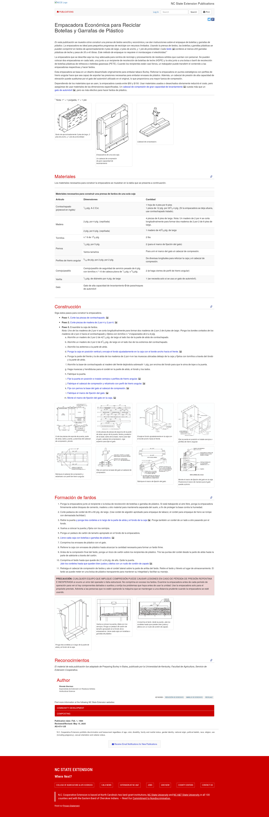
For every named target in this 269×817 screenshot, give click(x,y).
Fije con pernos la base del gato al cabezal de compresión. (96, 388)
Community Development (70, 707)
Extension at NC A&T (129, 785)
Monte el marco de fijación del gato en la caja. (90, 397)
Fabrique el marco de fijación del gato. (86, 393)
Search (194, 12)
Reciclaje (209, 697)
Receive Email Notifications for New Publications (135, 744)
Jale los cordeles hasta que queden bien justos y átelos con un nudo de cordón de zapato (104, 563)
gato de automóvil (63, 90)
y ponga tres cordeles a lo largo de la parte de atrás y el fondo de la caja (111, 520)
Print (207, 12)
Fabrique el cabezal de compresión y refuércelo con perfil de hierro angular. (104, 383)
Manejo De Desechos (194, 697)
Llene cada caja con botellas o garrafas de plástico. (85, 537)
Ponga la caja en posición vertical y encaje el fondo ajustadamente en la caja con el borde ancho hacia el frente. (123, 351)
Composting (63, 713)
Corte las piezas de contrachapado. (87, 317)
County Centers (185, 785)
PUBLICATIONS (66, 11)
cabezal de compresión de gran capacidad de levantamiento (153, 86)
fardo (168, 48)
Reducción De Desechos (174, 697)
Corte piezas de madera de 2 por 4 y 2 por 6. (92, 322)
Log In (156, 12)
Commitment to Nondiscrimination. (152, 798)
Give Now (165, 785)
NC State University (158, 794)
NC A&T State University (186, 794)
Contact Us (207, 785)
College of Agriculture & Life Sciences (74, 785)
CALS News (106, 785)
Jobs (150, 785)
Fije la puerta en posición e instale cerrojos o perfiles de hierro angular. (102, 378)
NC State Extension (73, 769)
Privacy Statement (71, 806)
